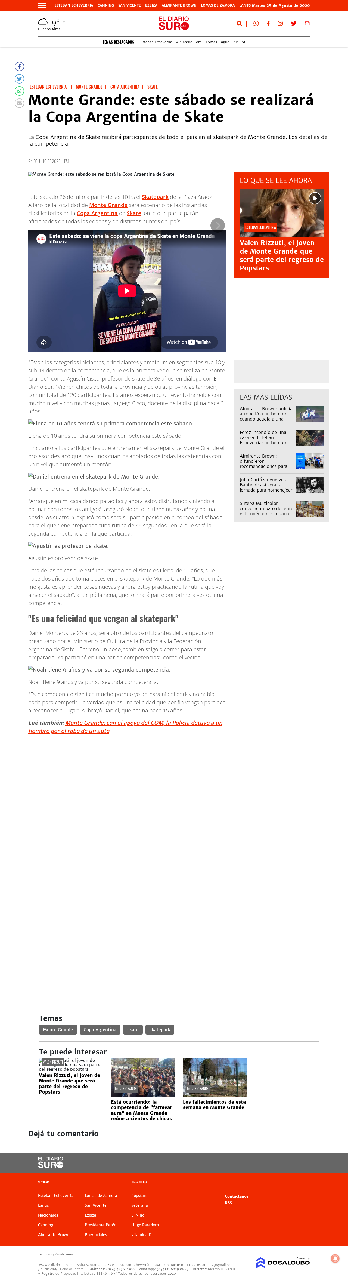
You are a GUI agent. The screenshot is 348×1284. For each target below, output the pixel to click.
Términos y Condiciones (55, 1254)
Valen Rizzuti (53, 1062)
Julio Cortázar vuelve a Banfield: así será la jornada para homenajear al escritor (266, 487)
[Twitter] (19, 79)
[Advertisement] (178, 777)
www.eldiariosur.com (56, 1265)
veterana (139, 1205)
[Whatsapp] (19, 91)
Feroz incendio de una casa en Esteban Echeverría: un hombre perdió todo (263, 440)
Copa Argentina (97, 213)
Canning (106, 5)
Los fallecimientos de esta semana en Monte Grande (214, 1104)
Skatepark (155, 196)
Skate (134, 213)
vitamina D (141, 1234)
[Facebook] (19, 66)
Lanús (43, 1205)
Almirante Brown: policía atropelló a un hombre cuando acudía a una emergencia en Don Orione (266, 419)
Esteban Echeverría (156, 42)
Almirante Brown (179, 5)
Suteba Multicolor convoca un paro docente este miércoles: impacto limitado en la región (266, 511)
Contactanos (236, 1196)
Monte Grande (108, 205)
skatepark (160, 1029)
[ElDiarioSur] (50, 1166)
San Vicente (129, 5)
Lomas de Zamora (218, 5)
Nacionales (48, 1215)
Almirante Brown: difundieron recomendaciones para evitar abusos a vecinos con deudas (265, 466)
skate (133, 1029)
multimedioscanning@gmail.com (207, 1265)
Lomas (211, 42)
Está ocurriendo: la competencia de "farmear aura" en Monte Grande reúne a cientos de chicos (141, 1110)
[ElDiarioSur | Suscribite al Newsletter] (307, 24)
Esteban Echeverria (73, 5)
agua (225, 42)
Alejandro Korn (189, 42)
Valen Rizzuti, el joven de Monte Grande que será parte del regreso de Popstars (282, 256)
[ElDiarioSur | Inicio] (303, 1183)
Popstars (139, 1195)
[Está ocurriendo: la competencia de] (143, 1095)
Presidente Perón (101, 1225)
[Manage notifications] (335, 1258)
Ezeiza (151, 5)
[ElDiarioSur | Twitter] (293, 24)
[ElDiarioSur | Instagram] (280, 24)
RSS (228, 1202)
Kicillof (239, 42)
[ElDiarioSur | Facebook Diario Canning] (268, 24)
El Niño (137, 1215)
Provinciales (96, 1234)
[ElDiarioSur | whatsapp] (256, 24)
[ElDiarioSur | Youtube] (280, 1162)
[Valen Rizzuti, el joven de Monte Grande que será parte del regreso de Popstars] (71, 1069)
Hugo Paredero (145, 1225)
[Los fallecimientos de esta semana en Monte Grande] (215, 1095)
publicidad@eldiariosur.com (62, 1269)
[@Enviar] (19, 103)
